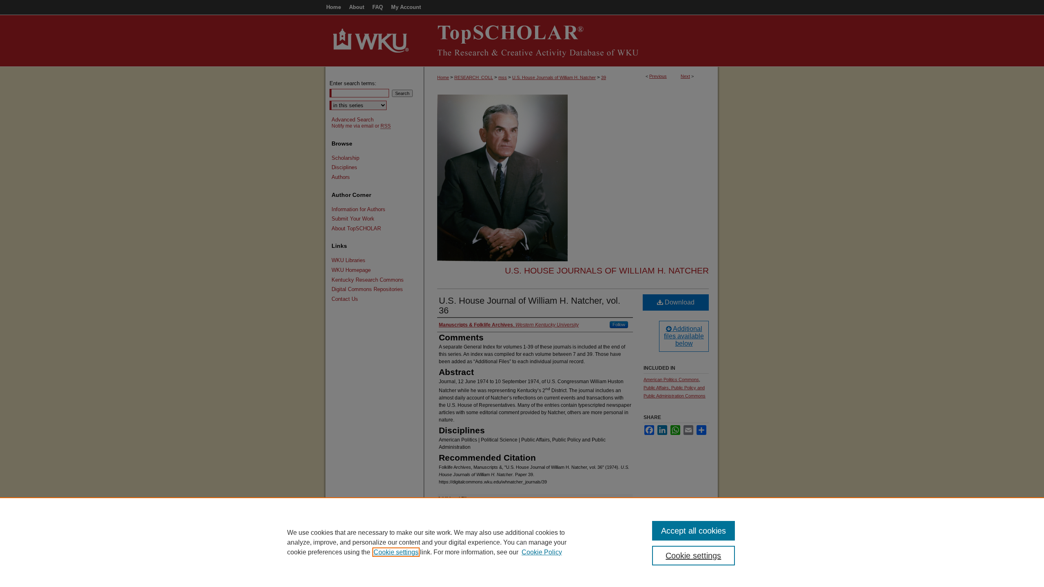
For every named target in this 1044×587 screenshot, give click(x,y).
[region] (522, 542)
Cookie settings (396, 552)
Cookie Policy (542, 552)
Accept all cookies (693, 530)
